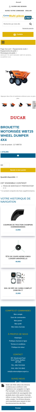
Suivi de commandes (18, 317)
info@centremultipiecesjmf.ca (18, 371)
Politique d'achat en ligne (18, 341)
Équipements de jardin (8, 51)
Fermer (18, 408)
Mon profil (18, 324)
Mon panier (18, 320)
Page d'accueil (5, 49)
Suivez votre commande (14, 10)
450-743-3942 (20, 368)
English (28, 10)
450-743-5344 (20, 365)
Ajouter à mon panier (18, 170)
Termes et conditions (18, 344)
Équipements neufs (20, 49)
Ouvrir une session (18, 6)
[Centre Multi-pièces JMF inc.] (18, 17)
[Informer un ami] (18, 155)
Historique (18, 338)
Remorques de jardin (7, 53)
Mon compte (18, 314)
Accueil (18, 2)
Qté (1, 165)
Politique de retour (18, 347)
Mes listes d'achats (18, 327)
